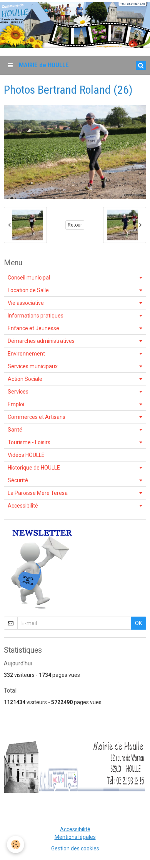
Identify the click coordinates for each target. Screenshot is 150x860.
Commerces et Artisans (36, 417)
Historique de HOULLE (34, 468)
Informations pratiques (35, 316)
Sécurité (18, 480)
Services (18, 392)
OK (138, 623)
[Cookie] (15, 844)
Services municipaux (33, 366)
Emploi (16, 404)
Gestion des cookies (75, 848)
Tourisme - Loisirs (29, 442)
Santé (15, 430)
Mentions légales (75, 837)
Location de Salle (28, 290)
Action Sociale (25, 379)
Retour (75, 225)
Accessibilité (23, 506)
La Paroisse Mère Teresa (38, 493)
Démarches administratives (41, 341)
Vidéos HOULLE (26, 455)
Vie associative (26, 303)
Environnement (26, 354)
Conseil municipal (29, 278)
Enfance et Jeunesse (33, 328)
